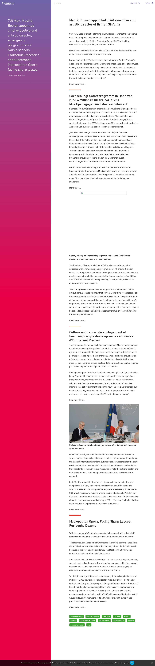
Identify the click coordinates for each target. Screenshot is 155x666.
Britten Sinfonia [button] (93, 616)
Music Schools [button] (118, 621)
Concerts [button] (106, 616)
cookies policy (123, 663)
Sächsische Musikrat (83, 167)
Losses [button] (73, 621)
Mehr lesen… (75, 187)
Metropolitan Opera (82, 542)
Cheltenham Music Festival (115, 37)
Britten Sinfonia (97, 41)
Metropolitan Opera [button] (87, 621)
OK (132, 663)
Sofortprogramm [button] (77, 625)
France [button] (126, 616)
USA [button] (89, 625)
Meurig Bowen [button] (104, 621)
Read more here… (77, 84)
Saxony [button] (131, 621)
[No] (152, 663)
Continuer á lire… (77, 400)
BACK (58, 3)
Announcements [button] (77, 616)
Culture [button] (117, 616)
